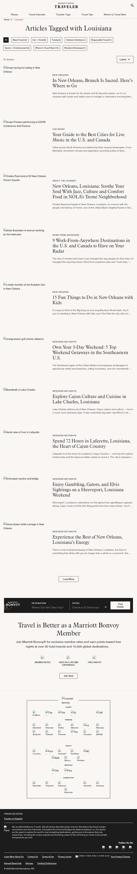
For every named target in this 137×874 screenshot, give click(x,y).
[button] (14, 14)
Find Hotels (120, 605)
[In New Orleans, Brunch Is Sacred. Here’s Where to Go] (25, 87)
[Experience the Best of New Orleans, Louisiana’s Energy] (25, 543)
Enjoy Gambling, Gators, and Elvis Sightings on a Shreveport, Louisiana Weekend (88, 489)
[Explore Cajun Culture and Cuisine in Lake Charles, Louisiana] (19, 403)
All (6, 40)
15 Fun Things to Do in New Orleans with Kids (92, 299)
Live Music (58, 129)
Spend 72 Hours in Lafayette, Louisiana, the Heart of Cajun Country (91, 443)
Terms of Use (48, 856)
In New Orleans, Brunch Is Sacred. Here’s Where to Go (92, 82)
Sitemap (29, 863)
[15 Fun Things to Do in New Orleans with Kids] (25, 304)
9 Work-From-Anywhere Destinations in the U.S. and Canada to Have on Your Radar (91, 245)
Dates (76, 603)
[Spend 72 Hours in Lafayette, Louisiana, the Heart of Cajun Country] (21, 447)
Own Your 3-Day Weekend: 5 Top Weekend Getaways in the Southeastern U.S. (90, 352)
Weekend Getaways (64, 342)
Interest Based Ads (12, 863)
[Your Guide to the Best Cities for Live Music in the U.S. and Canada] (25, 141)
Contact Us (33, 856)
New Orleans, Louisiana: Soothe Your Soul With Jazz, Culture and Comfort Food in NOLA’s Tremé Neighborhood (90, 191)
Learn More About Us (14, 856)
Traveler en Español (13, 818)
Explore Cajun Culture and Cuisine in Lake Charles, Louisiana (89, 398)
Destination (39, 603)
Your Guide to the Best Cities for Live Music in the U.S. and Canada (88, 137)
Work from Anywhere (65, 235)
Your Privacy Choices (120, 856)
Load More (68, 579)
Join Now (68, 676)
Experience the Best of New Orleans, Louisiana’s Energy (87, 539)
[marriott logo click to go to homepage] (66, 5)
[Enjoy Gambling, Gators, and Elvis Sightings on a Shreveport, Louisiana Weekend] (20, 493)
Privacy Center (65, 856)
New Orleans (60, 75)
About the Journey (64, 180)
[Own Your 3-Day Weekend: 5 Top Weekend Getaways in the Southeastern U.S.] (23, 356)
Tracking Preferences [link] (46, 863)
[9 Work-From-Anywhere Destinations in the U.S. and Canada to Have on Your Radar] (25, 249)
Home (7, 19)
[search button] (132, 5)
